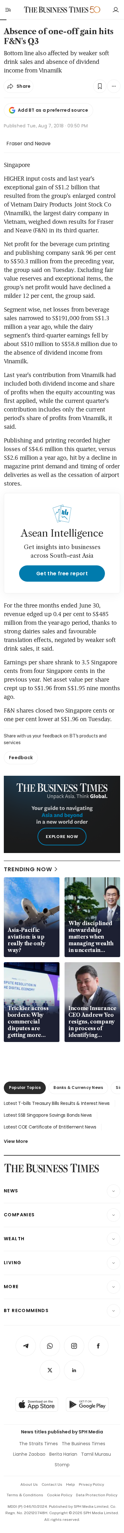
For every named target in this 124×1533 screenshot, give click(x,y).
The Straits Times (38, 1443)
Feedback (21, 757)
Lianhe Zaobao (29, 1454)
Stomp (62, 1464)
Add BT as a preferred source (53, 110)
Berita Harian (63, 1454)
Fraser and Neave (28, 143)
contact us (52, 1484)
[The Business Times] (56, 9)
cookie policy (59, 1495)
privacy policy (91, 1484)
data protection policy (96, 1495)
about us (29, 1484)
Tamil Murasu (96, 1454)
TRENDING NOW (28, 869)
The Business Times (83, 1443)
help (70, 1484)
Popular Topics (25, 1087)
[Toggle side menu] (8, 9)
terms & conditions (25, 1495)
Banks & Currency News (78, 1087)
